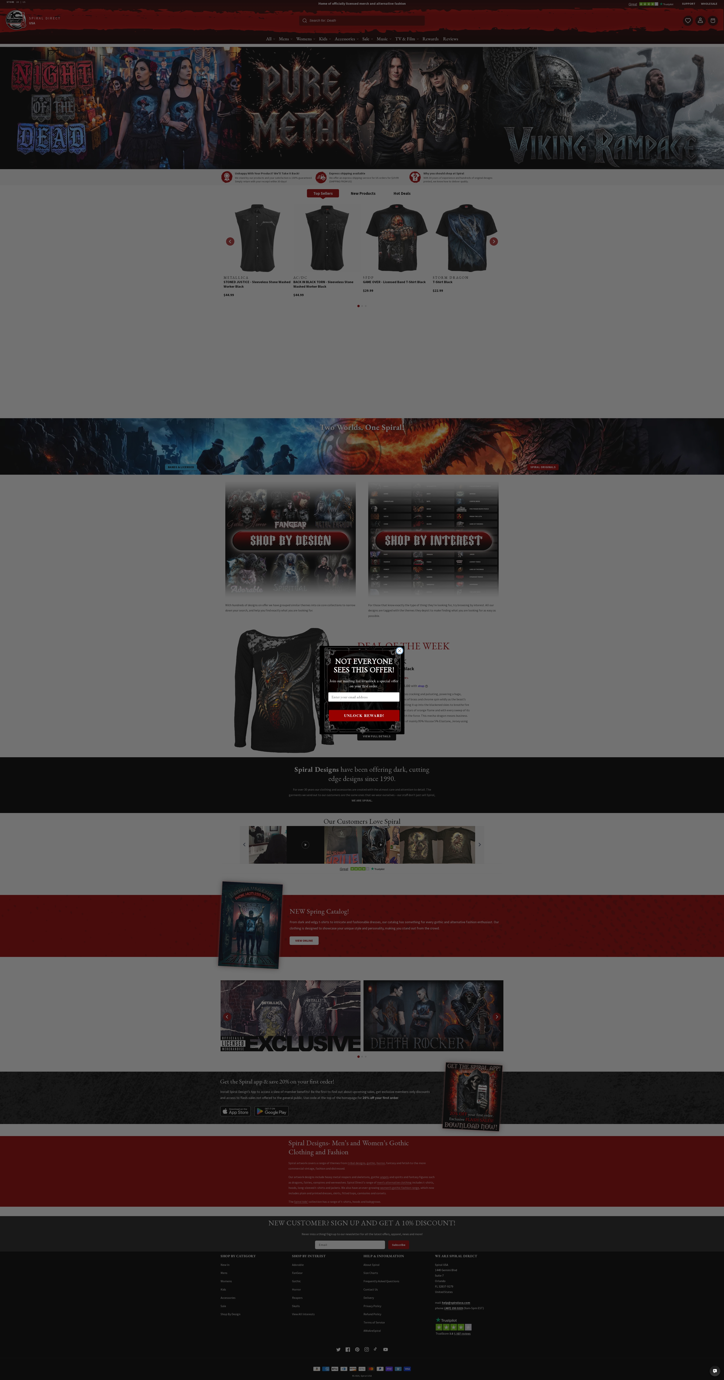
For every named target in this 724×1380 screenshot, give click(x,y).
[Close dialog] (399, 650)
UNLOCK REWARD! (364, 715)
